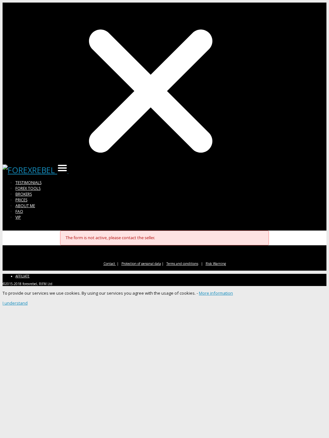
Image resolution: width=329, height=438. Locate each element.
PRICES (21, 200)
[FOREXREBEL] (30, 169)
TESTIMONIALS (28, 182)
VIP (18, 217)
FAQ (19, 211)
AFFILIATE (22, 276)
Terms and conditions (182, 263)
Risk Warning (216, 263)
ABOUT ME (25, 205)
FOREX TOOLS (27, 188)
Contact (109, 263)
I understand (15, 303)
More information (216, 293)
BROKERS (23, 194)
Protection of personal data (141, 263)
